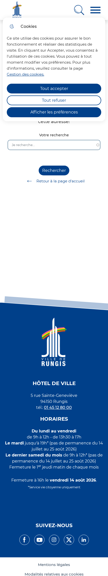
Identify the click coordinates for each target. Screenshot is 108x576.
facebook (24, 540)
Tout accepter (54, 88)
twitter (69, 540)
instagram (54, 540)
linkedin (84, 540)
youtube (39, 540)
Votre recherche (54, 135)
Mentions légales (54, 564)
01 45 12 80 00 (58, 407)
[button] (95, 10)
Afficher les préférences (54, 112)
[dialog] (54, 69)
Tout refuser (54, 100)
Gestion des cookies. (25, 74)
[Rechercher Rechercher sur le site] (79, 10)
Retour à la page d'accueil (60, 181)
